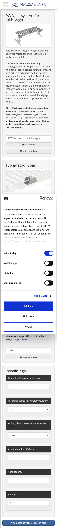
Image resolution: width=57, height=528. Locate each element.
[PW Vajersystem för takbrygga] (28, 36)
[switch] (48, 263)
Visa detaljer (40, 295)
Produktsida (29, 144)
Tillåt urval (28, 316)
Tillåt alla (28, 306)
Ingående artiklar (29, 151)
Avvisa (28, 327)
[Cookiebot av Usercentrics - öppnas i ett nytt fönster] (40, 198)
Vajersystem (21, 339)
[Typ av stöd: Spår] (28, 181)
